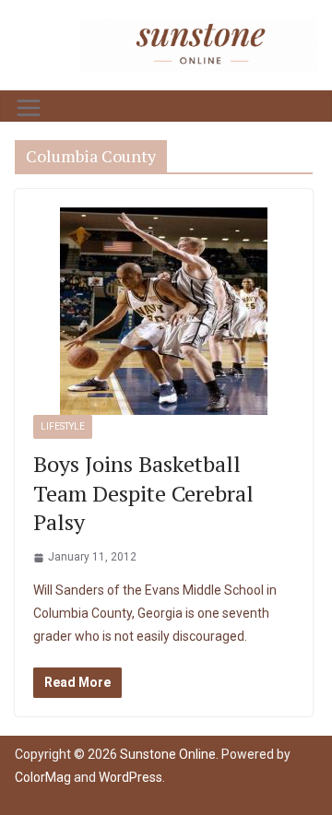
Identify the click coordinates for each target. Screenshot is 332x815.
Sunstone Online (168, 754)
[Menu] (28, 108)
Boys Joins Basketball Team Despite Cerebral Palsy (143, 492)
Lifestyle (63, 426)
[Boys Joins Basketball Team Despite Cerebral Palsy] (163, 311)
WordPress (130, 777)
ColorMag (43, 777)
